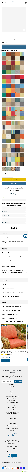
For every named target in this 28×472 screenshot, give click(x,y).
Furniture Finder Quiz (12, 398)
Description (5, 208)
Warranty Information (12, 425)
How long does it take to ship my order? (12, 257)
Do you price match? (7, 284)
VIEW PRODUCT (5, 360)
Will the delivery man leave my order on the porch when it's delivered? (13, 265)
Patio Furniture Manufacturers (12, 412)
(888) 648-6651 (14, 193)
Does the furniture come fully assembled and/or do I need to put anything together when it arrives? (13, 272)
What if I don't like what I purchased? (11, 306)
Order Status (12, 430)
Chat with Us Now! (15, 194)
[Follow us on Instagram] (13, 451)
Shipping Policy (12, 418)
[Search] (5, 2)
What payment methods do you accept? (12, 292)
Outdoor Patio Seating (12, 402)
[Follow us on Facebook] (7, 451)
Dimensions (5, 219)
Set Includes (5, 215)
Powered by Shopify (16, 462)
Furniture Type (12, 409)
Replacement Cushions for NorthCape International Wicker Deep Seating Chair (13, 351)
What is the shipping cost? (8, 252)
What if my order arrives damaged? (11, 310)
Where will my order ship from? (10, 261)
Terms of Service (12, 423)
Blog (12, 394)
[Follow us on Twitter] (10, 451)
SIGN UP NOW (18, 381)
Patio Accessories (12, 407)
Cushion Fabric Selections (9, 50)
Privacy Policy (12, 420)
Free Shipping (5, 222)
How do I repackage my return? (10, 314)
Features (4, 211)
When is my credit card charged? (10, 296)
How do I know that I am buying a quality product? (12, 242)
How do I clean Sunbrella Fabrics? (10, 318)
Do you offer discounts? (8, 288)
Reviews (12, 386)
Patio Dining (12, 405)
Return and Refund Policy (12, 428)
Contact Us (12, 416)
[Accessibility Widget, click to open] (25, 236)
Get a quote (12, 389)
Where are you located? (8, 237)
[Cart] (25, 2)
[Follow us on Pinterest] (16, 451)
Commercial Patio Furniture (12, 396)
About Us (12, 391)
